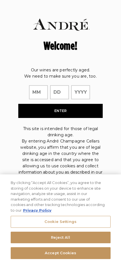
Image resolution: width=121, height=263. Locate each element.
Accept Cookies (60, 253)
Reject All (60, 237)
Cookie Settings (60, 221)
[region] (60, 218)
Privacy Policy (37, 210)
